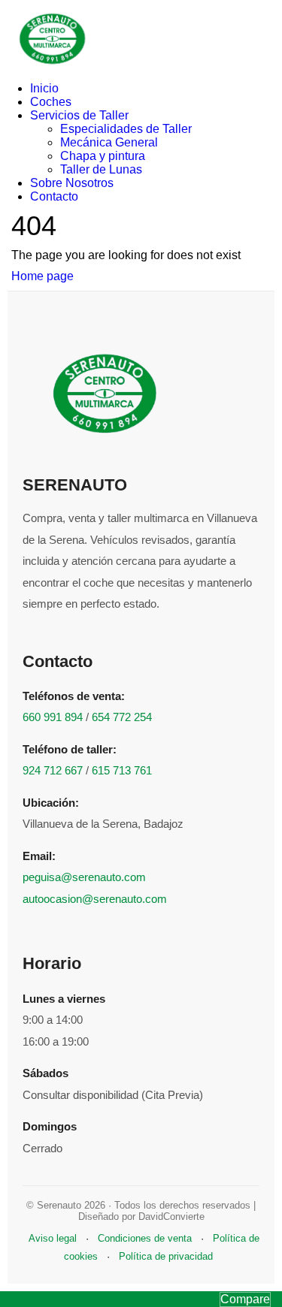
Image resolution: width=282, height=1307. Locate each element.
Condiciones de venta (145, 1238)
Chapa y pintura (102, 155)
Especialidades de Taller (126, 128)
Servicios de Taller (79, 115)
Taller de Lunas (101, 169)
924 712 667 (53, 770)
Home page (42, 276)
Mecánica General (109, 142)
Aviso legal (53, 1238)
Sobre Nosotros (72, 183)
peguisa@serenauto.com (84, 877)
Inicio (44, 88)
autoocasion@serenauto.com (95, 898)
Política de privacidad (166, 1256)
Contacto (54, 196)
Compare (245, 1299)
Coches (50, 101)
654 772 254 (122, 717)
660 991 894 (53, 717)
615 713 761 (122, 770)
